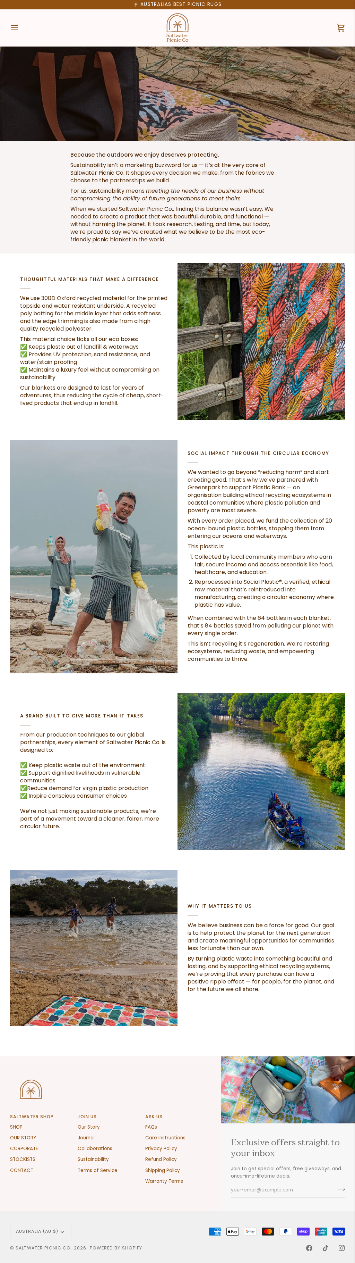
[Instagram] (342, 1248)
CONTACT (21, 1170)
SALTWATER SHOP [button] (32, 1117)
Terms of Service (98, 1170)
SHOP (16, 1127)
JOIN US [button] (87, 1117)
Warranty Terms (164, 1181)
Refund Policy (161, 1159)
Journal (86, 1138)
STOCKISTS (22, 1159)
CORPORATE (24, 1148)
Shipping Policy (162, 1170)
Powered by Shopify (116, 1248)
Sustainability (93, 1159)
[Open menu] (20, 27)
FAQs (151, 1127)
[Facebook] (309, 1248)
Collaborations (95, 1148)
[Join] (339, 1189)
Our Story (89, 1127)
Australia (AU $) (37, 1231)
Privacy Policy (161, 1148)
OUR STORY (23, 1138)
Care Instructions (165, 1138)
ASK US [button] (154, 1117)
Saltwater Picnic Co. (44, 1248)
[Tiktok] (325, 1248)
